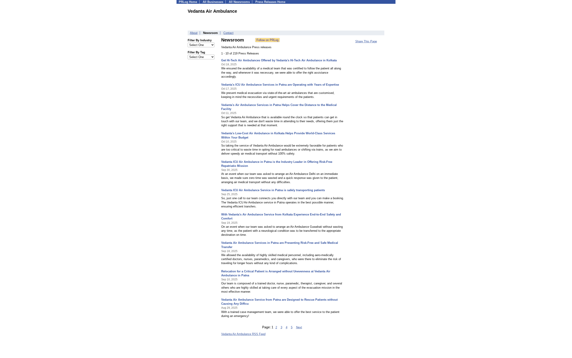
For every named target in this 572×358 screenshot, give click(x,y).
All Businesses (213, 2)
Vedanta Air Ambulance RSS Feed (243, 334)
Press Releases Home (270, 2)
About (194, 33)
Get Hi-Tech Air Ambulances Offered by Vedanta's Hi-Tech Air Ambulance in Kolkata (279, 60)
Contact (228, 33)
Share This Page (366, 41)
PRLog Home (188, 2)
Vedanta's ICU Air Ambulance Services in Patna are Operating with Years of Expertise (280, 84)
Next (299, 327)
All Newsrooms (239, 2)
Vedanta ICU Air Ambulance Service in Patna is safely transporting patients (273, 190)
